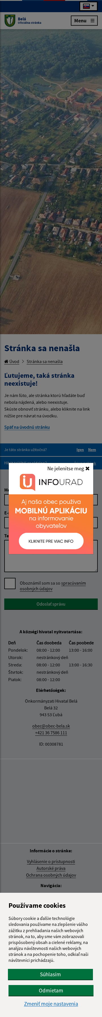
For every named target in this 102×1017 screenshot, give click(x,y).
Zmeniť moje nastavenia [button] (51, 1004)
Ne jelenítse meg (66, 468)
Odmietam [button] (51, 990)
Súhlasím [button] (50, 974)
